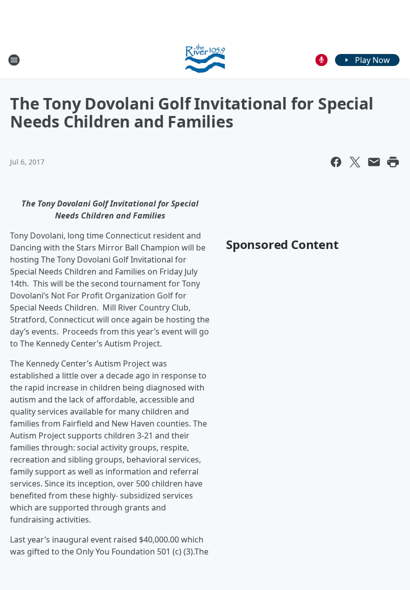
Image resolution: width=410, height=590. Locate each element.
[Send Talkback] (322, 60)
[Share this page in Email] (374, 162)
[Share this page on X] (355, 162)
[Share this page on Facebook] (336, 162)
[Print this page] (393, 162)
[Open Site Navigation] (14, 60)
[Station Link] (205, 60)
